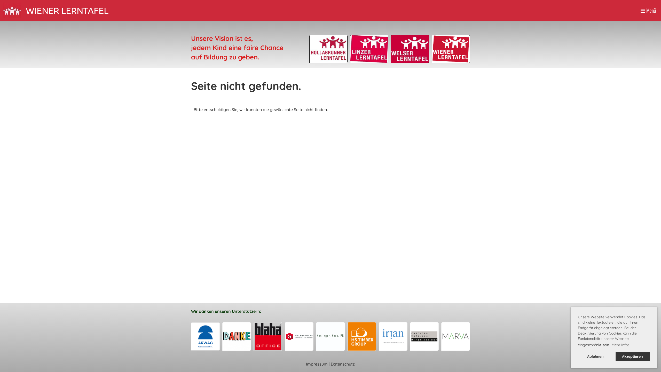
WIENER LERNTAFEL (67, 10)
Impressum (317, 364)
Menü (650, 10)
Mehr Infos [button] (620, 345)
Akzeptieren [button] (632, 356)
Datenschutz (343, 364)
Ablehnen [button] (595, 356)
